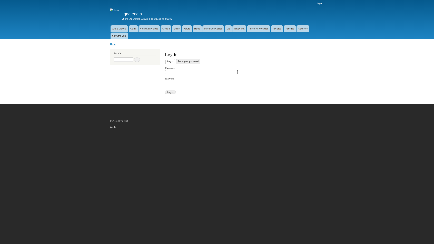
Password (169, 78)
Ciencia (166, 28)
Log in (320, 3)
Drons (177, 28)
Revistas (277, 28)
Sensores (303, 28)
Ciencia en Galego (149, 28)
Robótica (289, 28)
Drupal (125, 120)
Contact (113, 127)
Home (197, 28)
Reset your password (188, 61)
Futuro (187, 28)
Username (170, 68)
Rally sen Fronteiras (258, 28)
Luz (228, 28)
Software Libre (119, 35)
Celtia (133, 28)
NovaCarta (239, 28)
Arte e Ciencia (119, 28)
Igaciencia (132, 14)
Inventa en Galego (213, 28)
